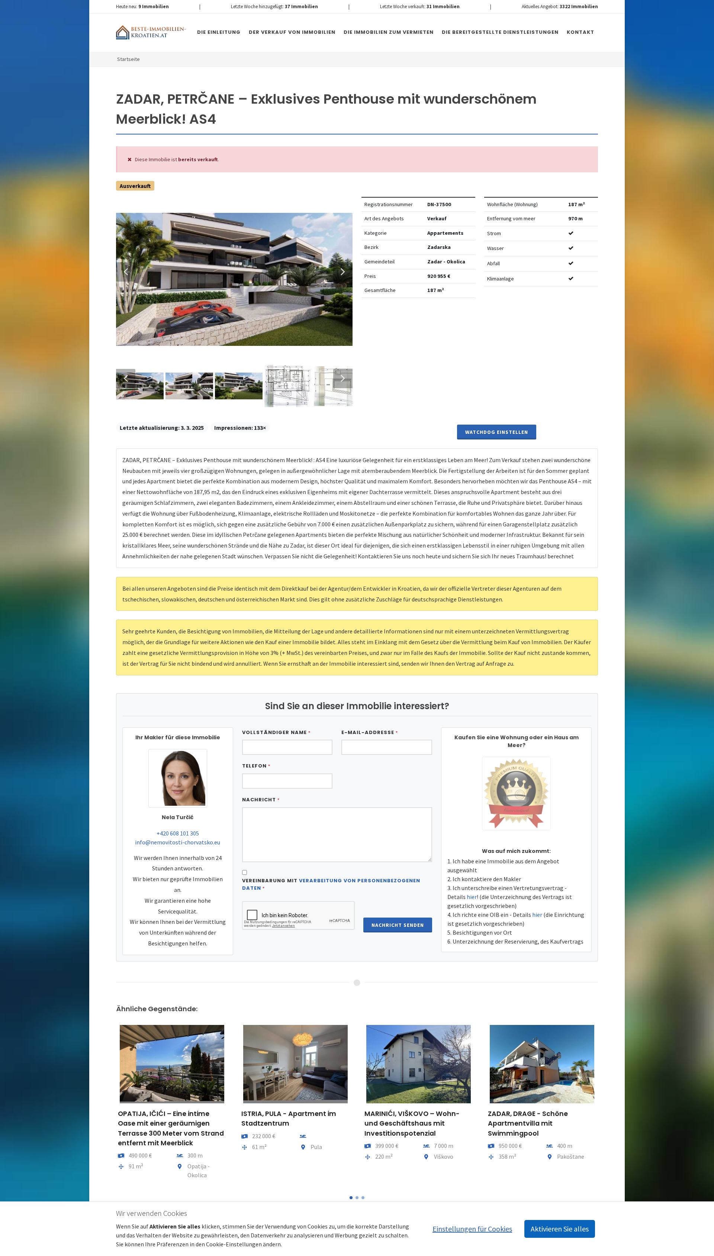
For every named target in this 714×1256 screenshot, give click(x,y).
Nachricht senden (398, 925)
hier (472, 896)
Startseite (128, 59)
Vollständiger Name (276, 732)
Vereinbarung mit (331, 884)
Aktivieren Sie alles (560, 1228)
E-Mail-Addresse (369, 732)
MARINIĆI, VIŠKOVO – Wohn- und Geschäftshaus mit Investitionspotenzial (412, 1123)
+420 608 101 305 (178, 833)
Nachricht (261, 799)
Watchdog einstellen (496, 432)
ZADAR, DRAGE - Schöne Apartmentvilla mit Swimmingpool (528, 1123)
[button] (351, 1197)
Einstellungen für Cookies (472, 1228)
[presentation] (109, 1105)
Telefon (256, 765)
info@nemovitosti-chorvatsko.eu (177, 842)
